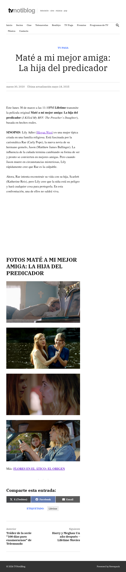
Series (19, 25)
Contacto (23, 31)
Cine (29, 25)
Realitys (56, 25)
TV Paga (68, 25)
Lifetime (53, 508)
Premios (81, 25)
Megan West (44, 132)
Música (11, 31)
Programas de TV (99, 25)
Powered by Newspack (108, 566)
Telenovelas (41, 25)
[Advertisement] (43, 220)
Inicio (9, 25)
